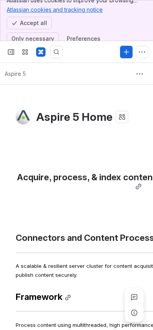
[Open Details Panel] (134, 313)
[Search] (56, 52)
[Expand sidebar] (11, 52)
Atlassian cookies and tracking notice (55, 9)
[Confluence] (41, 52)
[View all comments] (134, 297)
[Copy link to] (138, 186)
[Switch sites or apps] (25, 52)
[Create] (126, 52)
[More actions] (139, 74)
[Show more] (142, 52)
